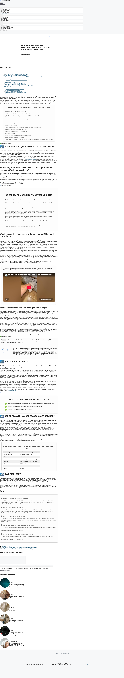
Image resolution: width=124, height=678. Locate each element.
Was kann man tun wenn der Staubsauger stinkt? (16, 93)
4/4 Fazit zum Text (8, 86)
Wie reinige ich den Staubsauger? (13, 90)
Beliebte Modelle (7, 8)
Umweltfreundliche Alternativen (10, 24)
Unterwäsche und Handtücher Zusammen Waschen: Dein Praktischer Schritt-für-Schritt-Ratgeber (17, 645)
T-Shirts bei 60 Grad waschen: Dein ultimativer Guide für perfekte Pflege (19, 547)
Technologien (6, 10)
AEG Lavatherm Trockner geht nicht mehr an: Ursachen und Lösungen (16, 622)
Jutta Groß (23, 53)
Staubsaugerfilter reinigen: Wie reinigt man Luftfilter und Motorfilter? (21, 79)
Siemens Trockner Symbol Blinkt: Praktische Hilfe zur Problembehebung (16, 598)
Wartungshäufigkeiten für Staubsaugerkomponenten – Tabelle (20, 85)
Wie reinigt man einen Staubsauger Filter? (15, 89)
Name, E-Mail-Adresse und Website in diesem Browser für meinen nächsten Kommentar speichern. (25, 568)
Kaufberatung (3, 6)
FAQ (4, 88)
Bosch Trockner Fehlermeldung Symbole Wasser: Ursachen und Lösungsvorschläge (16, 585)
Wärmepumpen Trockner (8, 29)
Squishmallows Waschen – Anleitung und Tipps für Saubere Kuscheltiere (16, 609)
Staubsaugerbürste (31, 159)
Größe (4, 11)
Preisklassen (6, 12)
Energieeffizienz (6, 9)
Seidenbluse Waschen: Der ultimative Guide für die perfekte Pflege (17, 549)
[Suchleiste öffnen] (1, 2)
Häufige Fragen (3, 30)
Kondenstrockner (7, 28)
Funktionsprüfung (7, 14)
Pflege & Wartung (4, 13)
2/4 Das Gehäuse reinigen (9, 82)
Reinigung (5, 16)
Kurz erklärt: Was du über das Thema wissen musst (17, 74)
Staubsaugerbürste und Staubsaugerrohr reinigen (16, 80)
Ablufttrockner (6, 26)
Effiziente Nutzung (7, 21)
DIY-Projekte (6, 20)
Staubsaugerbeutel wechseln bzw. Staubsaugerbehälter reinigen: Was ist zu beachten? (24, 76)
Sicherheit (5, 18)
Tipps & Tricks (3, 19)
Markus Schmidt (14, 81)
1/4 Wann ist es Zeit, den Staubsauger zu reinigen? (15, 75)
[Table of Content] (29, 71)
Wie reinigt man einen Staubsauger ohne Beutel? (16, 92)
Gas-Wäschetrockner (8, 27)
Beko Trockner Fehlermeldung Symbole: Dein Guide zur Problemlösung (16, 634)
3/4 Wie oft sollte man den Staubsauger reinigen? (15, 84)
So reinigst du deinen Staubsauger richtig (16, 77)
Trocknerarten (3, 25)
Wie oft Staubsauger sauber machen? (14, 91)
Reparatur (5, 17)
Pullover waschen (11, 390)
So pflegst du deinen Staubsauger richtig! (16, 83)
